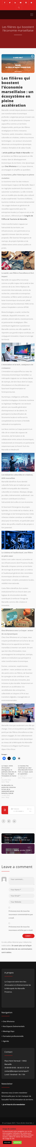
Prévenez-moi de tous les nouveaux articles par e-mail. (21, 928)
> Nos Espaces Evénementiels (13, 1026)
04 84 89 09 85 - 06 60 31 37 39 (16, 1067)
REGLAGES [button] (7, 1142)
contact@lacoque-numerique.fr (16, 1071)
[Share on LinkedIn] (14, 821)
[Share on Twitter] (9, 821)
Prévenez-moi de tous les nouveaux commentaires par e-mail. (21, 914)
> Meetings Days (8, 1031)
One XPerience (10, 166)
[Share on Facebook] (4, 821)
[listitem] (18, 991)
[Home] (15, 14)
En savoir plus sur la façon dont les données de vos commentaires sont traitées (17, 948)
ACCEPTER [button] (17, 1142)
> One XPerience (8, 1021)
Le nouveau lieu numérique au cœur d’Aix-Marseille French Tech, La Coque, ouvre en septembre (25, 770)
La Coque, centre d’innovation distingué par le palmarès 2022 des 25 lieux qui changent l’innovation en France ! (9, 772)
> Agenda (5, 1041)
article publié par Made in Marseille (16, 152)
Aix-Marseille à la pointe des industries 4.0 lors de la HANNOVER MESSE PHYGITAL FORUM (9, 789)
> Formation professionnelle (13, 1036)
